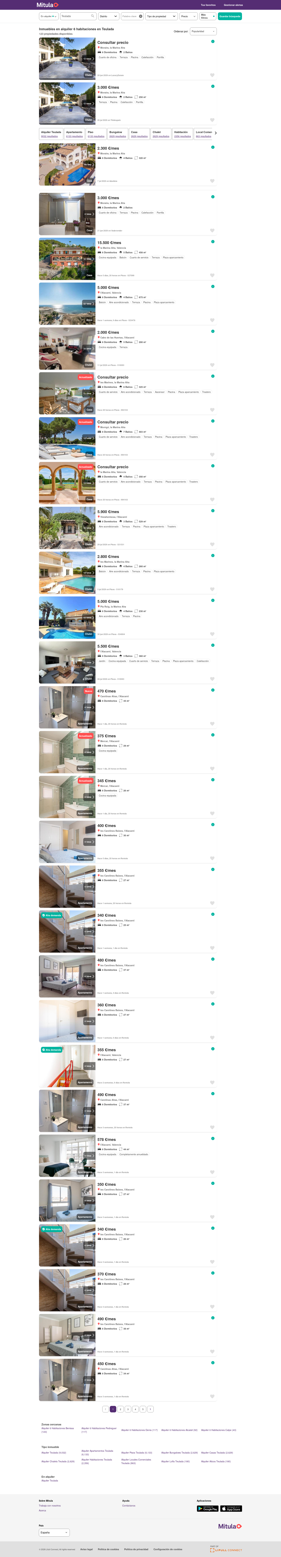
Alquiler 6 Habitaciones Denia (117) (139, 1430)
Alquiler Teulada (49, 1480)
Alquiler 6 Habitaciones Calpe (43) (218, 1430)
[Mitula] (47, 5)
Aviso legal (86, 1549)
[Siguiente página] (150, 1409)
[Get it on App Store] (231, 1508)
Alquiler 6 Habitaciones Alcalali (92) (179, 1430)
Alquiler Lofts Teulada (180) (175, 1461)
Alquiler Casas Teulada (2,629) (217, 1452)
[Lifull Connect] (226, 1551)
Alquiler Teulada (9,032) (53, 1452)
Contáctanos (128, 1505)
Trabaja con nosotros (50, 1505)
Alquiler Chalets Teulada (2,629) (58, 1461)
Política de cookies (108, 1549)
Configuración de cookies (168, 1549)
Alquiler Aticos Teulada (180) (216, 1461)
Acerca (42, 1510)
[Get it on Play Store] (207, 1509)
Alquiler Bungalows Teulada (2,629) (179, 1452)
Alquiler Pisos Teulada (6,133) (136, 1452)
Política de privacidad (136, 1549)
